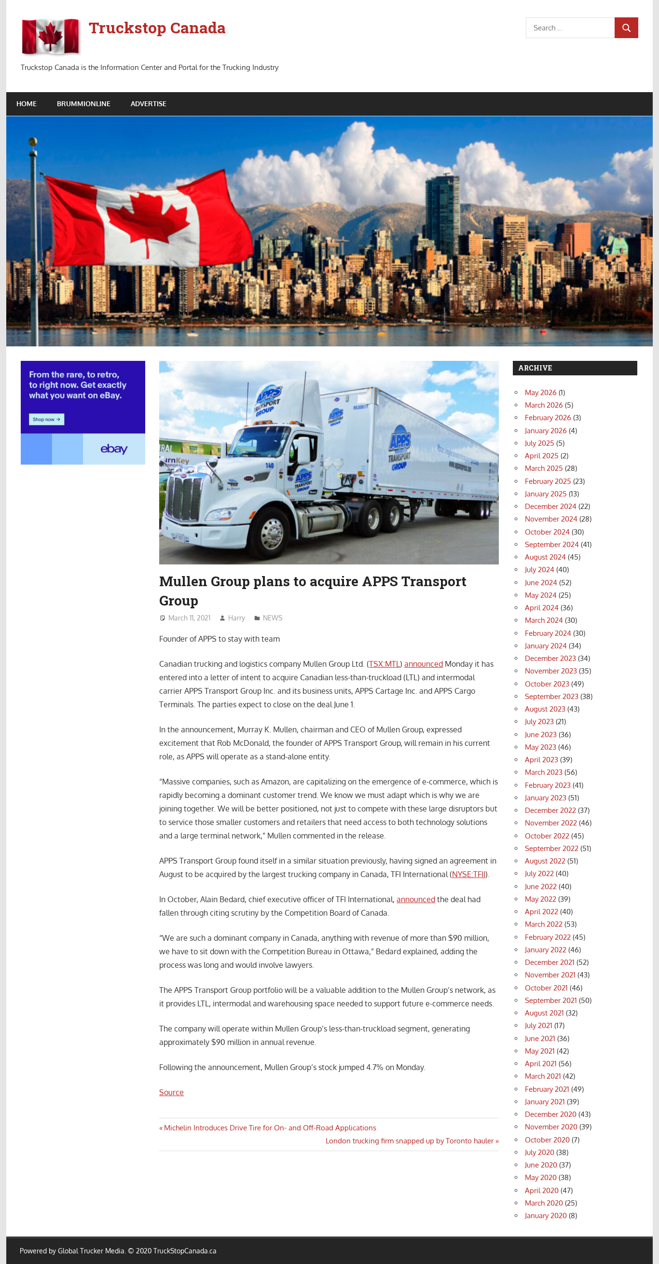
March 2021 (543, 1076)
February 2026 (548, 417)
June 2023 (541, 734)
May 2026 (541, 392)
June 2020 (541, 1164)
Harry (236, 618)
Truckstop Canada (157, 27)
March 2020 (544, 1203)
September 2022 (551, 848)
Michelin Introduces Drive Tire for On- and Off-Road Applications (270, 1127)
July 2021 (538, 1025)
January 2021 (545, 1101)
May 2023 (540, 747)
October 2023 (547, 683)
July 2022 (539, 873)
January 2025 (546, 493)
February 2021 (547, 1089)
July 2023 (539, 721)
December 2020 (551, 1114)
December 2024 (551, 506)
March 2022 (544, 924)
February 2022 (548, 937)
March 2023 (544, 772)
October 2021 (546, 987)
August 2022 (545, 861)
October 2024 (547, 531)
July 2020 (539, 1152)
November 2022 (551, 822)
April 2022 (541, 911)
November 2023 (551, 670)
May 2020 (541, 1177)
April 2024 (542, 607)
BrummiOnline (83, 103)
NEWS (272, 618)
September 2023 (551, 696)
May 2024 (541, 595)
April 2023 (541, 759)
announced (423, 664)
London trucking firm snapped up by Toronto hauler (410, 1140)
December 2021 (550, 962)
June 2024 (541, 582)
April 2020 (542, 1190)
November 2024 (551, 518)
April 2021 (541, 1063)
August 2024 (545, 557)
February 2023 (548, 785)
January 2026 (546, 430)
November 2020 (551, 1126)
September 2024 (552, 544)
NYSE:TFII (468, 874)
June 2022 (541, 886)
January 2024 (546, 645)
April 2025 (542, 455)
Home (26, 103)
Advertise (148, 103)
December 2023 (550, 658)
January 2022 (545, 949)
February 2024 (548, 633)
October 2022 (547, 835)
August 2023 (545, 709)
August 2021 (544, 1012)
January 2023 (545, 797)
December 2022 (550, 810)
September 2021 (551, 1000)
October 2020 (547, 1139)
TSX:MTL (384, 664)
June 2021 (540, 1038)
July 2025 (539, 443)
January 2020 (546, 1215)
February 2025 (548, 481)
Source (171, 1092)
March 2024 (544, 620)
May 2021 (540, 1051)
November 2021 (550, 974)
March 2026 (544, 405)
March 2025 (544, 468)
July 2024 (539, 569)
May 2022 (540, 899)
